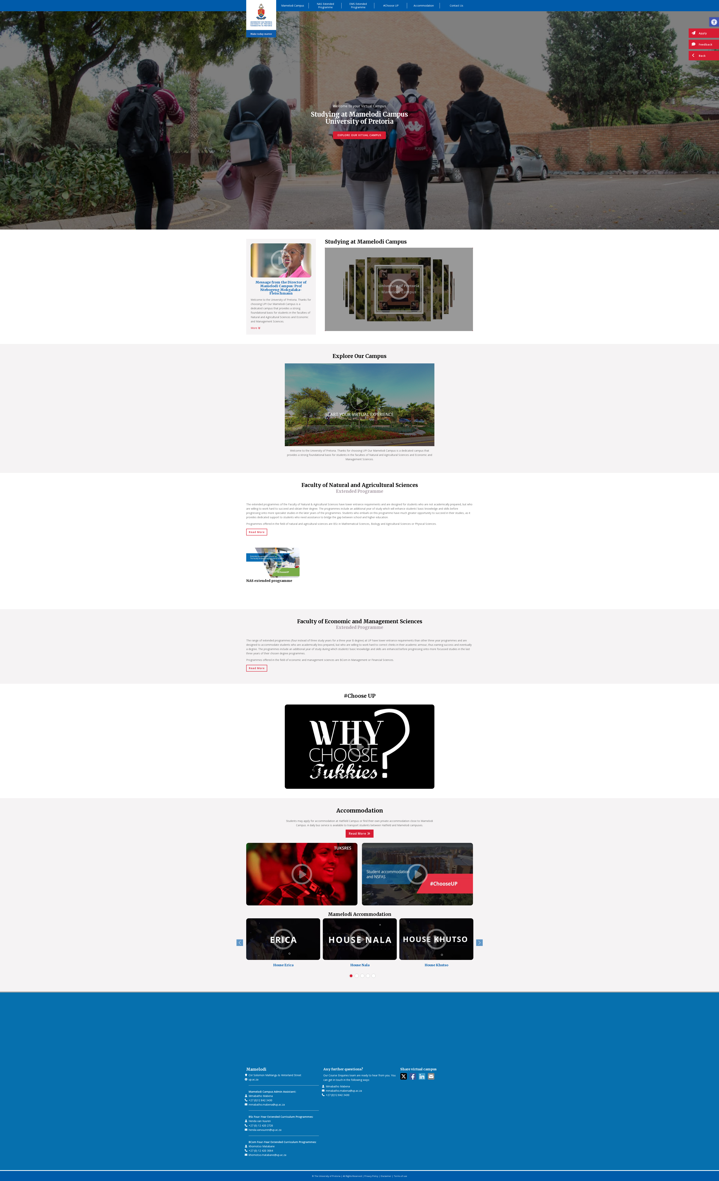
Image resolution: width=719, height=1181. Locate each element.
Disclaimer (386, 1176)
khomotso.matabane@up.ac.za (267, 1155)
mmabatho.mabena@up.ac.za (267, 1104)
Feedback (705, 44)
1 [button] (351, 976)
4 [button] (368, 976)
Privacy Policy (371, 1176)
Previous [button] (239, 942)
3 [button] (362, 976)
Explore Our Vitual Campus (359, 135)
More (254, 328)
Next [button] (479, 942)
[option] (283, 945)
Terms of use (400, 1176)
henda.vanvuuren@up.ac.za (265, 1130)
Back (702, 55)
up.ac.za (253, 1079)
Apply (703, 33)
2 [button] (357, 976)
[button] (714, 22)
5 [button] (373, 976)
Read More (257, 532)
